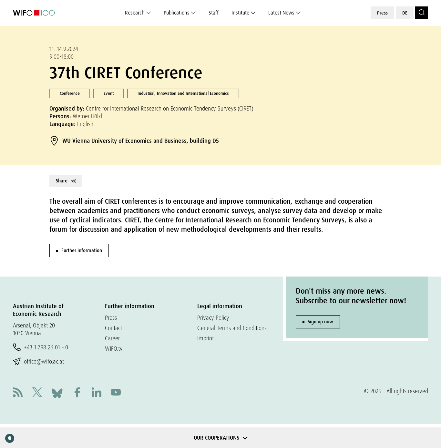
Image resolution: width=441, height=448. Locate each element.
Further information (81, 250)
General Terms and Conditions (232, 328)
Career (112, 338)
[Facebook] (77, 393)
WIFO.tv (114, 348)
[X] (37, 393)
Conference (70, 93)
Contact (113, 328)
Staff (214, 12)
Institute (240, 12)
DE (404, 13)
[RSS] (18, 393)
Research (135, 12)
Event (109, 93)
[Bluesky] (57, 392)
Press (382, 13)
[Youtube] (116, 393)
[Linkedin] (96, 393)
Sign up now (320, 321)
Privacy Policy (213, 317)
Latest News (281, 12)
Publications (177, 12)
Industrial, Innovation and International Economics (183, 93)
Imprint (205, 338)
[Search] (421, 12)
